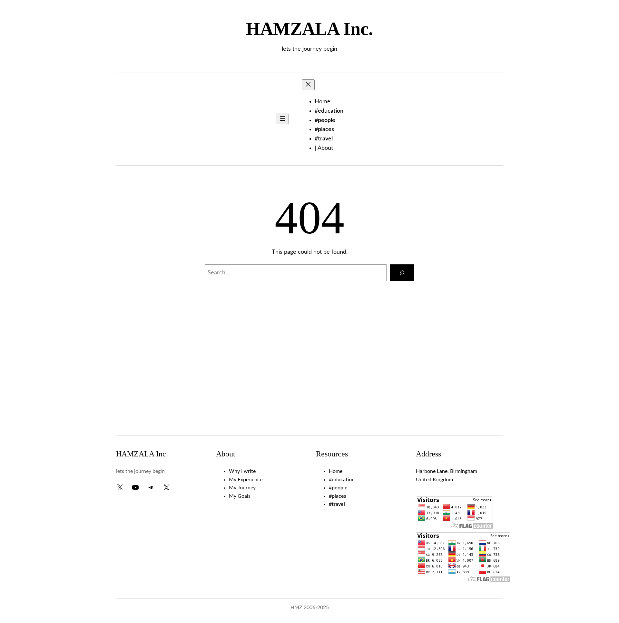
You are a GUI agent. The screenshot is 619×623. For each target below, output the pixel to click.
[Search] (402, 272)
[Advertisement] (309, 377)
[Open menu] (282, 119)
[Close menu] (308, 84)
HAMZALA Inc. (309, 29)
